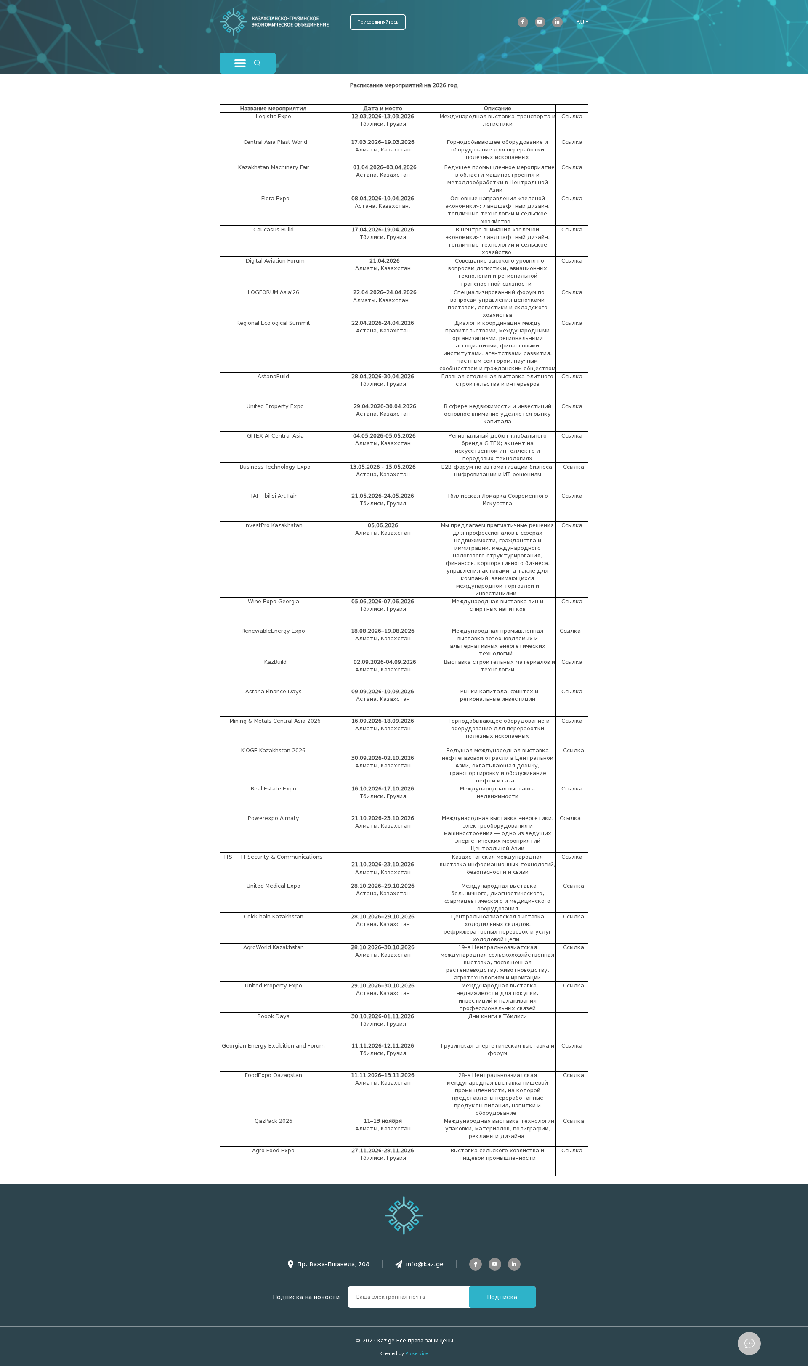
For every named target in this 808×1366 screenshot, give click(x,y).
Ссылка (571, 116)
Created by (404, 1353)
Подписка (502, 1297)
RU (580, 22)
